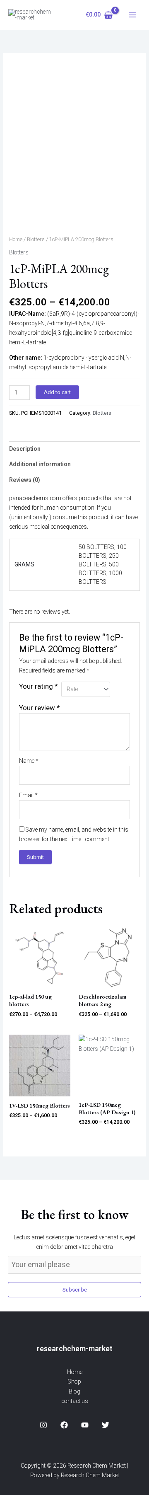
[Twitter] (105, 1425)
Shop (74, 1381)
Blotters (36, 239)
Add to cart (57, 392)
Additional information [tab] (40, 464)
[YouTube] (85, 1425)
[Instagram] (43, 1425)
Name (28, 761)
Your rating (38, 687)
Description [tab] (25, 449)
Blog (74, 1391)
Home (15, 239)
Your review (39, 708)
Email (28, 795)
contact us (74, 1401)
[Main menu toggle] (132, 15)
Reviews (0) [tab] (24, 480)
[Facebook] (64, 1425)
